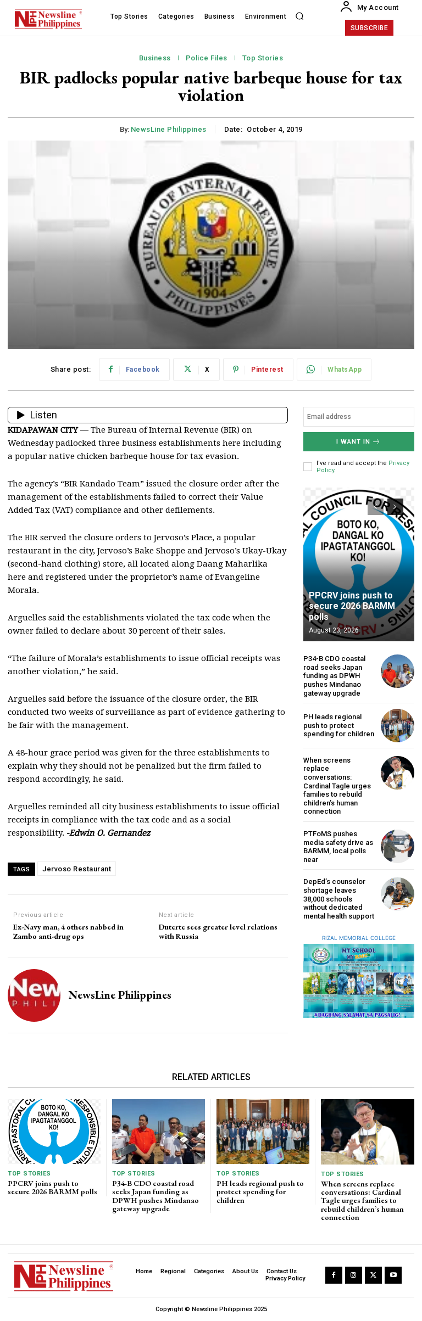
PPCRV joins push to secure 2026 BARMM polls (352, 606)
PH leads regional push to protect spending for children (338, 725)
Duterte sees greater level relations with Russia (218, 931)
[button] (299, 16)
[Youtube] (393, 1275)
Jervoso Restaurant (76, 869)
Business (155, 58)
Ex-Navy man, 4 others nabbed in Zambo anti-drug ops (68, 931)
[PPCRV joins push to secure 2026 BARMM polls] (358, 564)
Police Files (206, 58)
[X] (373, 1275)
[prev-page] (376, 507)
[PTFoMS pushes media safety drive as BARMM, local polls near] (397, 846)
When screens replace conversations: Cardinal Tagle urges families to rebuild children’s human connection (337, 786)
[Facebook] (333, 1275)
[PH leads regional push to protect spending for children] (397, 725)
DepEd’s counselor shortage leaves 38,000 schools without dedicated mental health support (338, 898)
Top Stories (263, 58)
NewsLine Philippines (169, 129)
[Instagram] (353, 1275)
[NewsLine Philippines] (34, 995)
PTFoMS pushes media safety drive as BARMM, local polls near (338, 847)
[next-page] (395, 507)
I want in (353, 441)
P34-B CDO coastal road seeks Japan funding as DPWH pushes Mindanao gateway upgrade (334, 675)
